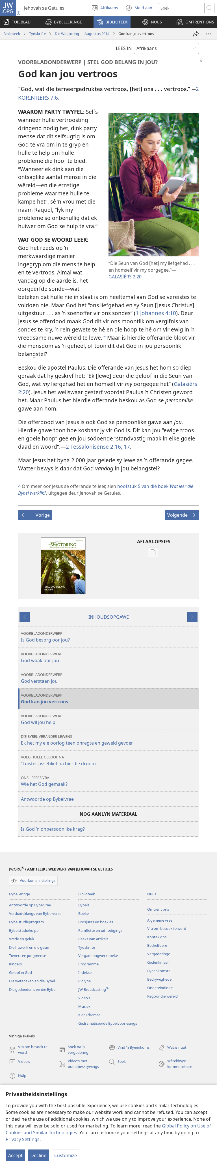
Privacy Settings (23, 1139)
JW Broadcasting (93, 989)
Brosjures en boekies (95, 921)
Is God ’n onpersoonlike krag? (53, 829)
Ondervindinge (160, 987)
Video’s (84, 997)
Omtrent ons (158, 909)
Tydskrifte (37, 33)
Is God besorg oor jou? (45, 637)
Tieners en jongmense (27, 955)
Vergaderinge (158, 953)
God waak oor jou (41, 657)
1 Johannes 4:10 (156, 313)
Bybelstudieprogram (26, 921)
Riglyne (84, 980)
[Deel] (196, 34)
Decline (38, 1155)
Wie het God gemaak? (44, 781)
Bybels (83, 905)
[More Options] (208, 34)
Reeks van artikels (93, 938)
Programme (88, 964)
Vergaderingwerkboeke (98, 955)
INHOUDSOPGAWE (108, 617)
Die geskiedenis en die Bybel (32, 989)
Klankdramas (89, 1014)
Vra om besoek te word (166, 928)
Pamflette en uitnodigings (100, 930)
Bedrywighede (159, 979)
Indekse (85, 972)
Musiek (84, 1006)
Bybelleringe (19, 893)
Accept (15, 1155)
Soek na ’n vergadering (73, 1049)
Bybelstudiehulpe (23, 930)
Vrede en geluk (21, 938)
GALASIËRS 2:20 (125, 277)
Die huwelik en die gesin (29, 947)
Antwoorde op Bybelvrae (47, 799)
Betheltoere (157, 945)
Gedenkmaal (157, 962)
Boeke (83, 913)
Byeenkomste (158, 970)
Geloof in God (20, 972)
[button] (63, 22)
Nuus (151, 893)
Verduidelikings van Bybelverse (35, 913)
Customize (65, 1155)
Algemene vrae (159, 920)
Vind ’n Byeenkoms (128, 1048)
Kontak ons (156, 936)
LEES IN (124, 48)
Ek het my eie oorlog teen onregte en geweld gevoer (77, 740)
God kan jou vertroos (44, 699)
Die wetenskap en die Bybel (32, 980)
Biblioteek (11, 33)
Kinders (15, 964)
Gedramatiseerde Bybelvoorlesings (107, 1023)
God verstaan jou (41, 678)
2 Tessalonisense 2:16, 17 (98, 446)
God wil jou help (41, 719)
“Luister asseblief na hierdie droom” (59, 760)
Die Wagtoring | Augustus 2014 (82, 33)
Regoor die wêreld (162, 996)
